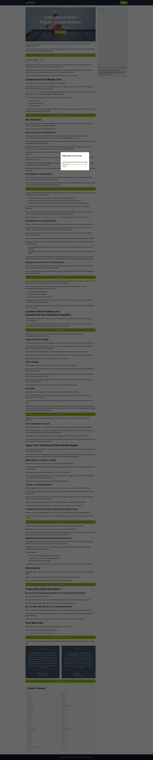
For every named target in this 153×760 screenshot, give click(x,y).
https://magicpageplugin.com (77, 164)
